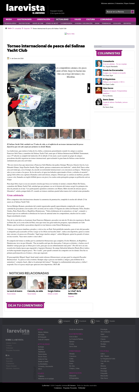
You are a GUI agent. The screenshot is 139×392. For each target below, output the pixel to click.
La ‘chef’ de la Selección (74, 292)
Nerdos (71, 361)
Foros (71, 363)
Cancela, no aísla (35, 291)
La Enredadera (66, 23)
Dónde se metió (52, 23)
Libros (103, 354)
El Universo (72, 385)
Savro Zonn (108, 99)
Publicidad (9, 348)
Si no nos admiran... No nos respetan (115, 64)
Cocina (71, 344)
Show (97, 23)
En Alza (72, 366)
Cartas (71, 358)
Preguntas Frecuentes (13, 350)
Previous (8, 88)
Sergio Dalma (54, 291)
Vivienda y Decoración (83, 23)
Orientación (43, 19)
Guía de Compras (43, 339)
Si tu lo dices (73, 336)
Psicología (104, 329)
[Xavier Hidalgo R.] (66, 138)
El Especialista (74, 378)
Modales (103, 344)
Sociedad (103, 368)
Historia (103, 366)
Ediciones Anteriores (13, 368)
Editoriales (9, 358)
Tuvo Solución (105, 332)
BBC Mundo (105, 356)
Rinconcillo (104, 376)
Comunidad (106, 19)
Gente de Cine (38, 23)
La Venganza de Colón (108, 358)
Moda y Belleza (43, 332)
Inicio (10, 27)
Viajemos (41, 376)
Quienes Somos (11, 343)
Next (88, 88)
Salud (102, 334)
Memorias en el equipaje (46, 378)
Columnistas (119, 3)
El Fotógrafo (42, 337)
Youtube (106, 321)
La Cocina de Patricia (76, 339)
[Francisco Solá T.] (53, 138)
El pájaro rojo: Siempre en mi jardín (114, 73)
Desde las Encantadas (113, 70)
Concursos (72, 356)
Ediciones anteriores (107, 3)
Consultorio (108, 61)
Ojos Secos (108, 88)
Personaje (104, 371)
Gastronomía (24, 19)
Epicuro (71, 341)
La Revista (45, 385)
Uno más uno (105, 361)
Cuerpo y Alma (74, 368)
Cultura (90, 19)
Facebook (76, 321)
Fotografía (104, 373)
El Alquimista (109, 79)
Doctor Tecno (24, 23)
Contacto (9, 345)
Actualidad (62, 19)
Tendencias (106, 23)
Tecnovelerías (10, 23)
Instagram (60, 321)
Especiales (9, 361)
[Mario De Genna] (79, 138)
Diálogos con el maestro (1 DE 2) (113, 82)
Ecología (117, 23)
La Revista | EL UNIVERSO (25, 9)
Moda (9, 19)
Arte (102, 363)
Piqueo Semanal (129, 3)
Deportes (127, 23)
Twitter (92, 321)
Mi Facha (41, 334)
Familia (103, 346)
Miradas (72, 354)
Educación (72, 376)
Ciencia (103, 339)
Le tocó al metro (14, 291)
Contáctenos (58, 388)
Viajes (78, 19)
